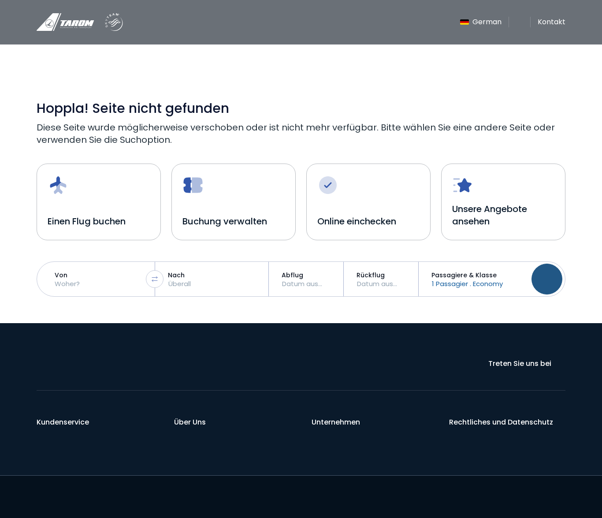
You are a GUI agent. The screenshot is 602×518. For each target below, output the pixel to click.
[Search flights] (546, 279)
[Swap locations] (155, 279)
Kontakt (551, 22)
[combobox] (98, 279)
